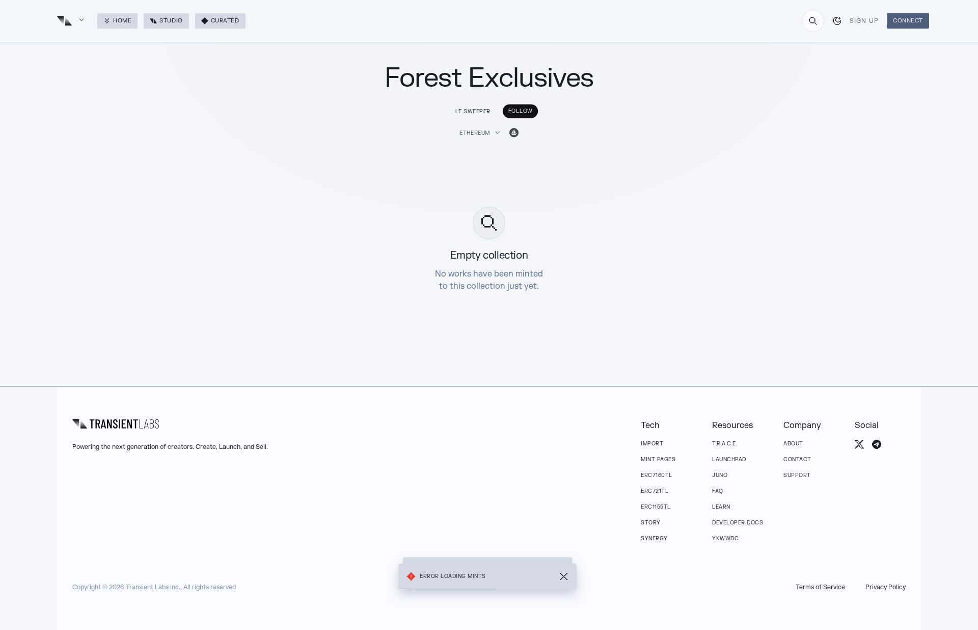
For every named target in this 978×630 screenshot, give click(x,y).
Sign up (864, 21)
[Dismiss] (563, 576)
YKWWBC (725, 538)
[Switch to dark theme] (836, 21)
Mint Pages (658, 459)
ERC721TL (654, 491)
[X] (859, 444)
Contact (797, 459)
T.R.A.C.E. (724, 443)
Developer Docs (737, 522)
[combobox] (813, 21)
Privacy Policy (885, 587)
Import (652, 443)
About (793, 443)
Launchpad (729, 459)
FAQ (717, 491)
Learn (721, 506)
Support (797, 475)
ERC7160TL (656, 475)
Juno (719, 475)
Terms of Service (820, 587)
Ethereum (474, 133)
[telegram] (876, 444)
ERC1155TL (656, 506)
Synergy (654, 538)
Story (651, 522)
